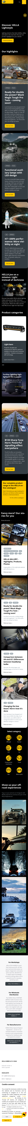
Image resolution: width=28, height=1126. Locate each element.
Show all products (7, 40)
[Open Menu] (24, 2)
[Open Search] (19, 2)
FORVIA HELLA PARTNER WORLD (14, 1015)
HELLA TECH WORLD (13, 983)
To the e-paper (19, 387)
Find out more (9, 126)
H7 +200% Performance (8, 1076)
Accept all (17, 1116)
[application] (14, 289)
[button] (14, 289)
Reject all (7, 1120)
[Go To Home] (4, 2)
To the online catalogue (17, 498)
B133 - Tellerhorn (6, 1079)
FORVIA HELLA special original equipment (14, 1041)
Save (7, 1116)
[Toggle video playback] (25, 15)
